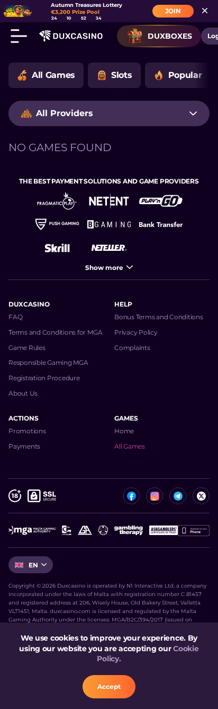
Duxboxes (170, 36)
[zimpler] (161, 224)
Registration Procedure (44, 378)
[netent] (109, 201)
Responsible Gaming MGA (48, 362)
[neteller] (109, 248)
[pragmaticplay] (57, 201)
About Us (23, 393)
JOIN (173, 11)
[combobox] (109, 113)
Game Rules (27, 348)
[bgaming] (109, 224)
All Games (129, 446)
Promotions (27, 431)
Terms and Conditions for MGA (55, 332)
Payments (24, 446)
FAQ (15, 317)
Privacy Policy (136, 332)
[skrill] (57, 248)
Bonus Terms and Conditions (158, 317)
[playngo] (161, 201)
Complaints (132, 348)
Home (124, 431)
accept (109, 686)
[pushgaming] (57, 224)
